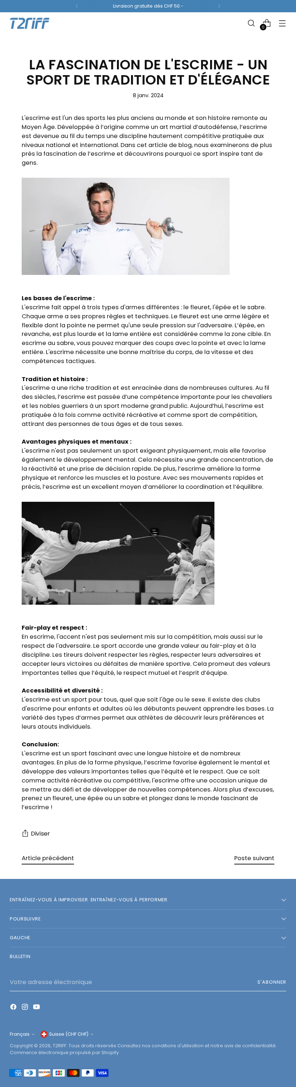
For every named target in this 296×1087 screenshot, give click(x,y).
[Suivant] (219, 6)
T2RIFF (59, 1045)
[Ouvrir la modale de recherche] (251, 23)
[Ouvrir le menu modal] (282, 23)
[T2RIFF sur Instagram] (25, 1008)
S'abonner (271, 982)
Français (20, 1034)
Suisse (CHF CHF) (68, 1034)
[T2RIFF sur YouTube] (37, 1008)
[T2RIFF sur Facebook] (14, 1008)
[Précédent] (77, 6)
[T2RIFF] (35, 23)
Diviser (40, 833)
